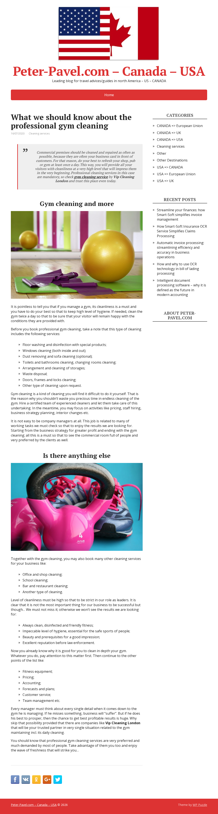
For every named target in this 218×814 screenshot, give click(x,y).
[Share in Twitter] (57, 779)
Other (161, 153)
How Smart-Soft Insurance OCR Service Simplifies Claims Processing (182, 231)
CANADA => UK (169, 132)
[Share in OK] (36, 779)
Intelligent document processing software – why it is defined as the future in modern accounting (181, 287)
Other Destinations (172, 160)
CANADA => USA (170, 139)
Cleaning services (39, 133)
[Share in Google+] (47, 779)
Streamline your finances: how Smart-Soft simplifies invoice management (181, 215)
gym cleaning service (91, 176)
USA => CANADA (170, 167)
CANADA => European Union (180, 125)
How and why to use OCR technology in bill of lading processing (178, 269)
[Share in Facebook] (15, 779)
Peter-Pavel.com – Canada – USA (109, 69)
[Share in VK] (26, 779)
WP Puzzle (200, 805)
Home (109, 95)
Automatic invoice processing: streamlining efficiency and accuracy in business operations (180, 249)
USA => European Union (176, 174)
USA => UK (165, 181)
